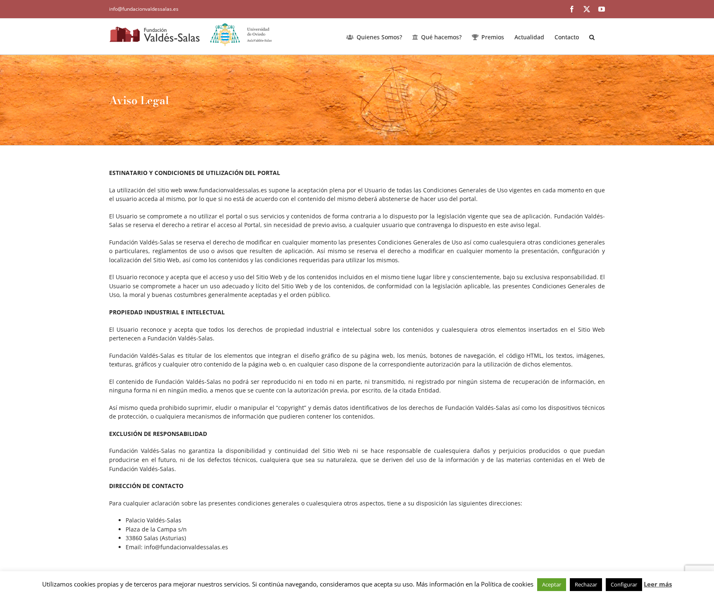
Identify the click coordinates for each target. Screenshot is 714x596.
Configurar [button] (624, 584)
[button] (592, 36)
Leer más (658, 584)
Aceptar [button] (551, 584)
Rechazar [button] (586, 584)
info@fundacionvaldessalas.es (143, 8)
